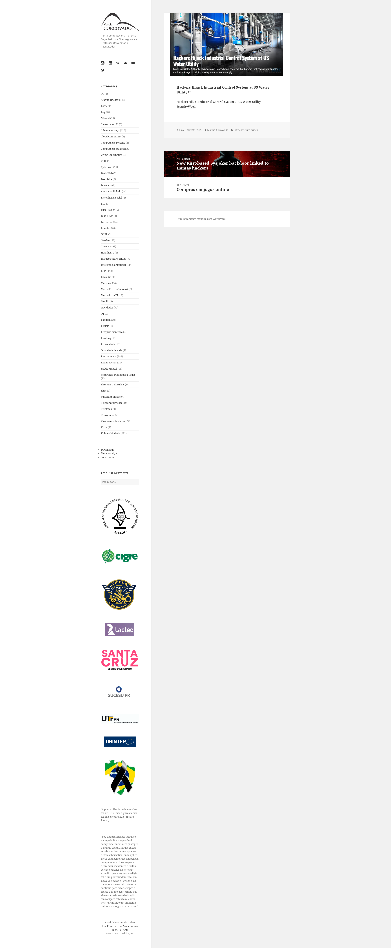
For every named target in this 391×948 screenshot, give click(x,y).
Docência (106, 185)
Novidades (107, 307)
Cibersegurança (110, 130)
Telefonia (106, 409)
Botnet (105, 106)
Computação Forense (113, 142)
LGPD (104, 271)
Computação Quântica (114, 148)
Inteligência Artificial (113, 264)
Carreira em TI (109, 124)
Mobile (105, 301)
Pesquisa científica (112, 332)
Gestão (105, 240)
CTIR (104, 161)
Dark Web (107, 173)
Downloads (107, 449)
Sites (103, 390)
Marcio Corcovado (217, 130)
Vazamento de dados (113, 421)
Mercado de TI (109, 295)
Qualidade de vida (111, 350)
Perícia (105, 326)
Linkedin (106, 277)
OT (102, 313)
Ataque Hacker (110, 100)
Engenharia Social (111, 197)
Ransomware (108, 356)
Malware (106, 283)
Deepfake (106, 179)
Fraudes (105, 228)
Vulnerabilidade (110, 433)
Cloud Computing (111, 136)
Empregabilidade (111, 191)
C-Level (105, 118)
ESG (103, 203)
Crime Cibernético (111, 155)
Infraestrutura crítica (113, 258)
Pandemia (107, 319)
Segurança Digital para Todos (118, 374)
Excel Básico (108, 209)
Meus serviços (109, 453)
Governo (106, 246)
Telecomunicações (111, 403)
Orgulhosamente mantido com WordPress (201, 219)
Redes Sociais (109, 362)
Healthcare (107, 252)
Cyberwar (107, 167)
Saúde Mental (109, 368)
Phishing (106, 338)
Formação (106, 222)
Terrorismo (107, 415)
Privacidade (108, 344)
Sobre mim (107, 457)
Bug (103, 112)
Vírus (104, 427)
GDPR (104, 234)
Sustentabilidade (111, 396)
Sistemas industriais (112, 384)
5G (102, 93)
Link (181, 130)
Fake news (107, 216)
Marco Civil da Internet (114, 289)
